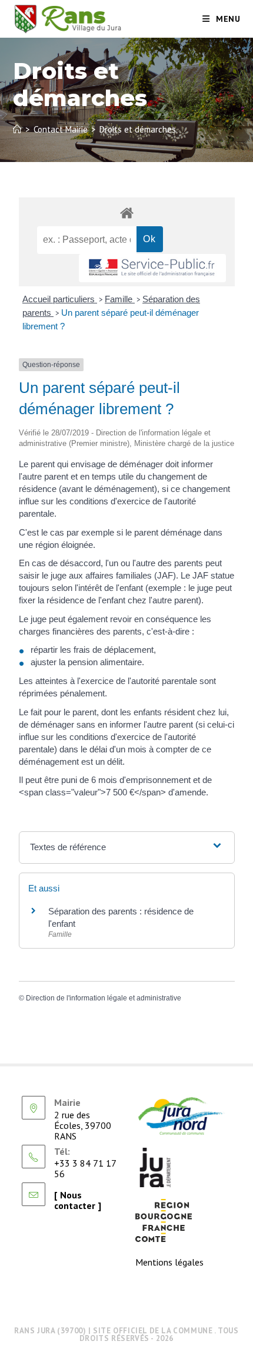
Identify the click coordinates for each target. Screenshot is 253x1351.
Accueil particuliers (59, 299)
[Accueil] (17, 129)
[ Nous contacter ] (77, 1200)
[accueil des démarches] (127, 212)
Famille (120, 299)
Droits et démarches (137, 129)
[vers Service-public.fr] (152, 268)
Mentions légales (169, 1262)
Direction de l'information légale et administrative (103, 998)
